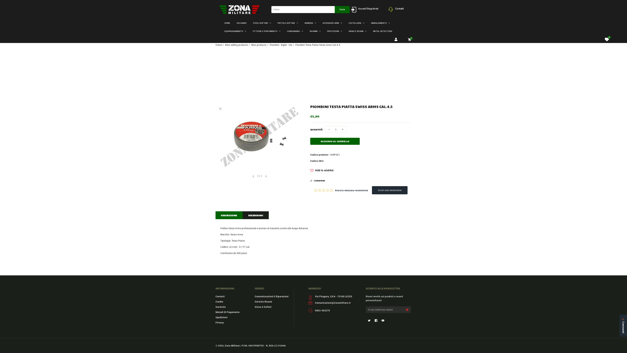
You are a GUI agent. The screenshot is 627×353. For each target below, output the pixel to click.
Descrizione (229, 215)
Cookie (219, 301)
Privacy (220, 322)
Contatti (220, 296)
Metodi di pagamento (228, 312)
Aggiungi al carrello (335, 141)
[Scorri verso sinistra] (253, 176)
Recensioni (255, 215)
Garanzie (221, 307)
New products (258, 45)
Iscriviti (407, 309)
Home (219, 45)
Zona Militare (232, 345)
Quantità (316, 129)
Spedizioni (221, 317)
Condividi (319, 180)
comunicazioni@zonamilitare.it (333, 303)
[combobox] (310, 9)
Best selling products (236, 45)
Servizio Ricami (263, 301)
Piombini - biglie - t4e (281, 45)
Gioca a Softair (263, 307)
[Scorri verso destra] (266, 176)
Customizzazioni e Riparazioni (272, 296)
